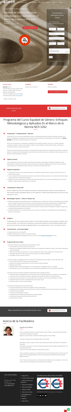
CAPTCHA (51, 47)
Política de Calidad (26, 389)
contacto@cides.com (9, 385)
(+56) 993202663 (11, 383)
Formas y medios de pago (28, 378)
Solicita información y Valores (57, 91)
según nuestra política (17, 95)
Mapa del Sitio (25, 401)
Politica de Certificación (46, 235)
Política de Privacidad (27, 387)
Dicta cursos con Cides (27, 392)
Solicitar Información (30, 27)
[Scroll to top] (65, 411)
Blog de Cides (25, 375)
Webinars (24, 398)
